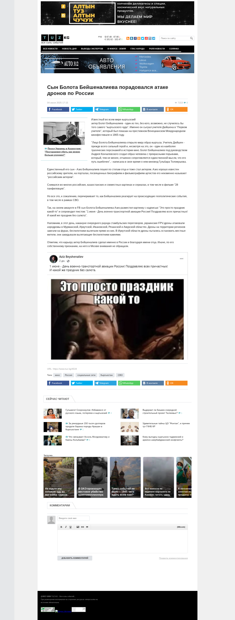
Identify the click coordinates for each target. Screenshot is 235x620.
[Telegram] (153, 38)
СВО (120, 375)
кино (57, 375)
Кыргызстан (107, 375)
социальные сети (86, 375)
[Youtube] (146, 38)
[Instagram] (150, 38)
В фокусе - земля (117, 49)
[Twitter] (142, 38)
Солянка (174, 49)
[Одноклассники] (138, 38)
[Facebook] (135, 38)
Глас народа (137, 49)
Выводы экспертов (92, 49)
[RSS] (127, 38)
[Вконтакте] (131, 38)
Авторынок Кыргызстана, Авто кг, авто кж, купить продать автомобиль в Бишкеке (79, 618)
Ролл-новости (157, 49)
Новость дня (69, 49)
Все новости (50, 49)
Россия (68, 375)
